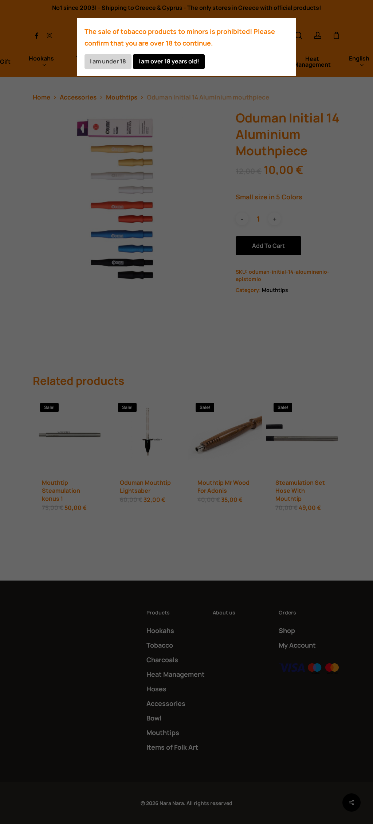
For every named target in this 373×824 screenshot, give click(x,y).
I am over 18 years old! (168, 61)
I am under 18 (108, 61)
